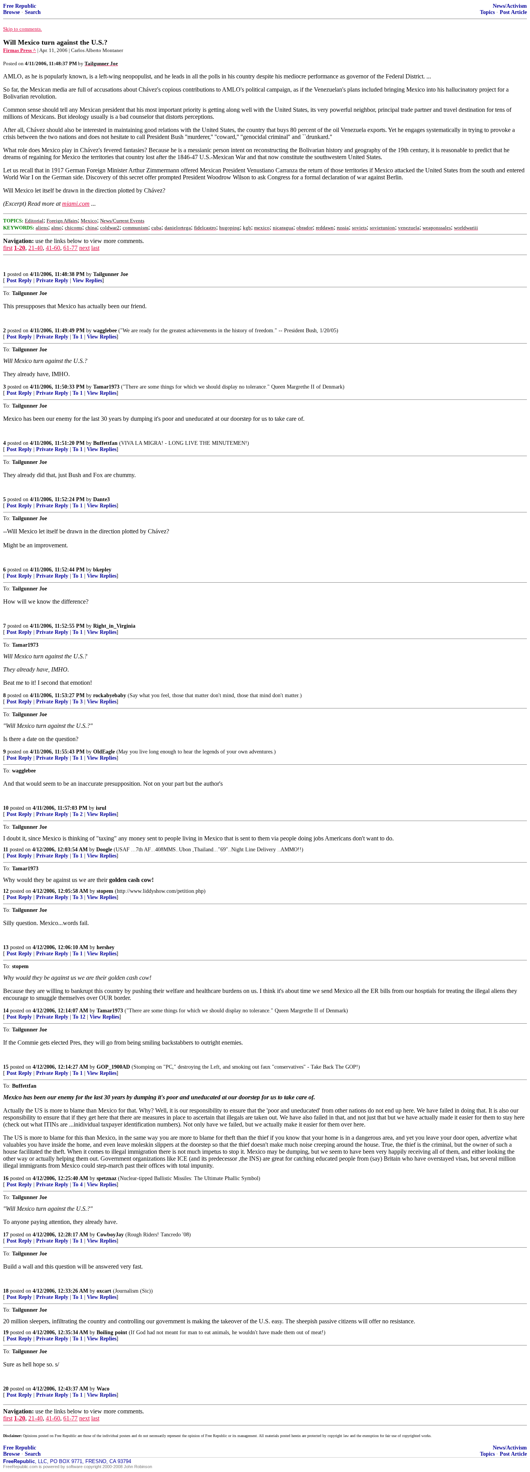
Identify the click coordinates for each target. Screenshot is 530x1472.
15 (6, 1067)
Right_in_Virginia (114, 626)
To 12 (79, 1017)
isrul (101, 808)
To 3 (78, 702)
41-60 (53, 248)
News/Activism (510, 6)
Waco (103, 1389)
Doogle (104, 849)
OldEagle (104, 752)
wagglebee (105, 330)
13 (6, 947)
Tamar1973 (106, 387)
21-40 (35, 248)
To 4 (78, 1184)
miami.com (76, 203)
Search (33, 12)
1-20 (19, 248)
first (7, 248)
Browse (11, 12)
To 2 (78, 814)
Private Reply (52, 280)
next (84, 248)
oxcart (104, 1291)
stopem (105, 891)
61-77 (70, 248)
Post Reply (19, 280)
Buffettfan (105, 443)
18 (6, 1291)
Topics (487, 12)
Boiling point (112, 1332)
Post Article (513, 12)
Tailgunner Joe (110, 274)
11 (5, 849)
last (95, 248)
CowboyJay (110, 1235)
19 (6, 1332)
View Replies (87, 280)
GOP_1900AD (113, 1067)
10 (6, 808)
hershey (105, 947)
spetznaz (106, 1178)
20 (6, 1389)
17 (6, 1235)
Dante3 (101, 499)
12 (6, 891)
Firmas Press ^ (19, 50)
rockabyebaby (109, 695)
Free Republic (19, 6)
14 (6, 1011)
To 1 (78, 337)
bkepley (102, 570)
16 (6, 1178)
